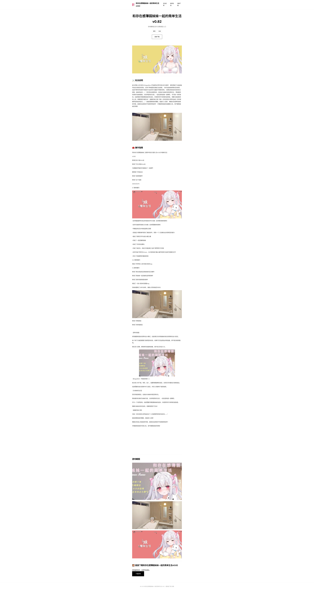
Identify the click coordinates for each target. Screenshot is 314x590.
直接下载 (179, 4)
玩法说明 (165, 4)
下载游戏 (138, 573)
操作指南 (172, 4)
